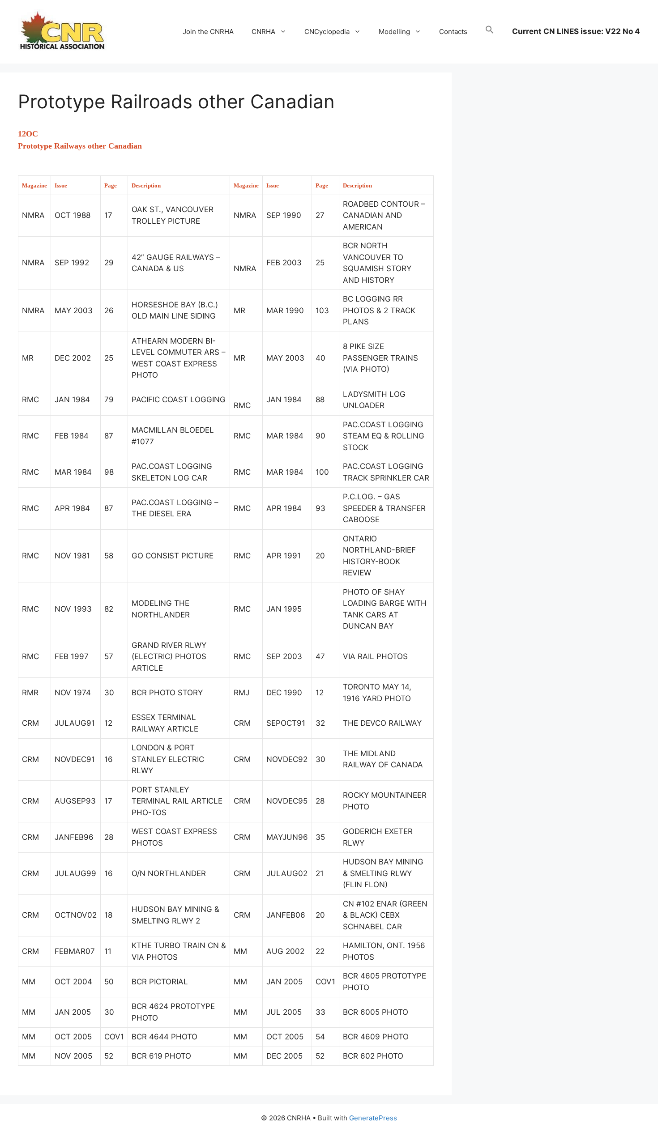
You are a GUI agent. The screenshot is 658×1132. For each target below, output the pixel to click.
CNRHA (263, 31)
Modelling (394, 31)
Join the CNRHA (208, 31)
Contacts (453, 31)
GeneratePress (373, 1118)
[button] (489, 31)
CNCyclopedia (327, 31)
